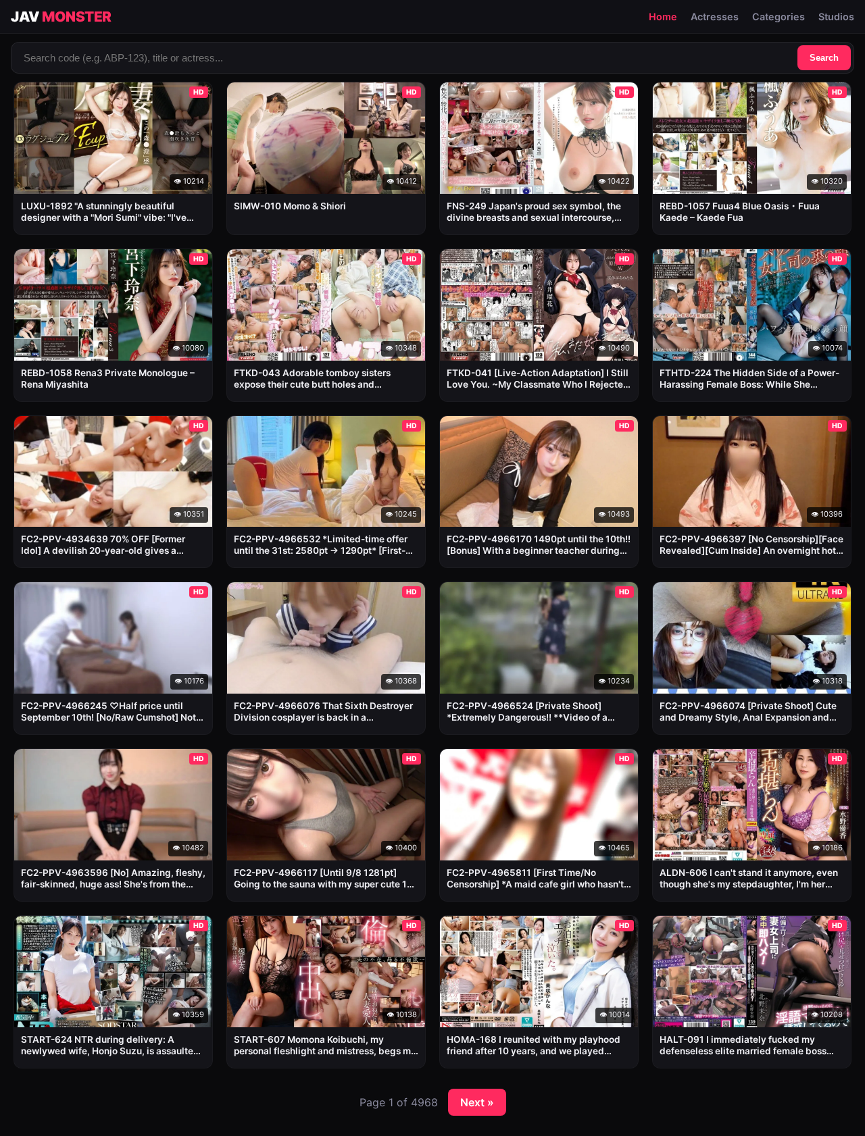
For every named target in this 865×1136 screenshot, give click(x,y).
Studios (836, 16)
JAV (61, 16)
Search (824, 58)
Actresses (715, 16)
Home (663, 16)
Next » (477, 1102)
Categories (778, 16)
